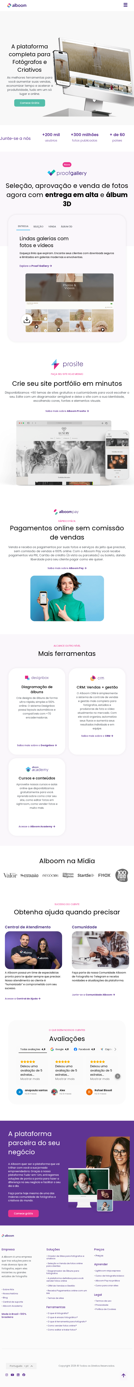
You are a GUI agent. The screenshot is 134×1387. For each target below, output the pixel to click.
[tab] (23, 226)
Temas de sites (56, 1298)
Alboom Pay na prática (107, 1280)
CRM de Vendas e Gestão (61, 1285)
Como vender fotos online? (62, 1325)
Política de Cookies (105, 1309)
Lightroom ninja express (108, 1270)
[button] (67, 164)
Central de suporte (13, 1301)
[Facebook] (23, 1374)
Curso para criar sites (106, 1285)
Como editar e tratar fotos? (62, 1329)
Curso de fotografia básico (109, 1275)
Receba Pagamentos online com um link (66, 1292)
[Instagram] (6, 1374)
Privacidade (101, 1304)
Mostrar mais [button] (30, 1079)
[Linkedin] (18, 1374)
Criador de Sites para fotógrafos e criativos (65, 1257)
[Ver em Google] (19, 1092)
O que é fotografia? (58, 1313)
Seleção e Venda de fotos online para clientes (64, 1265)
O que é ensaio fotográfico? (63, 1317)
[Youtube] (12, 1374)
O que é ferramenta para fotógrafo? (67, 1321)
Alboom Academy (12, 1305)
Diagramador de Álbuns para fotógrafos (62, 1272)
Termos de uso (103, 1300)
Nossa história (10, 1293)
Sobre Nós (8, 1289)
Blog (5, 1297)
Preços (99, 1255)
